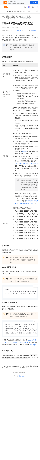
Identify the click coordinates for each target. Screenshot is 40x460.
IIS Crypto (33, 345)
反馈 (23, 376)
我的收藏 (33, 30)
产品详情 (19, 30)
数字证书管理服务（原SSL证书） (14, 16)
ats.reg (24, 151)
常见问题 (27, 16)
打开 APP (34, 2)
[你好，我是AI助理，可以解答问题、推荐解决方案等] (29, 7)
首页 (3, 16)
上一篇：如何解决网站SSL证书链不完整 (10, 367)
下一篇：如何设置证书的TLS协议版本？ (29, 367)
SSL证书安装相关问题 (9, 18)
